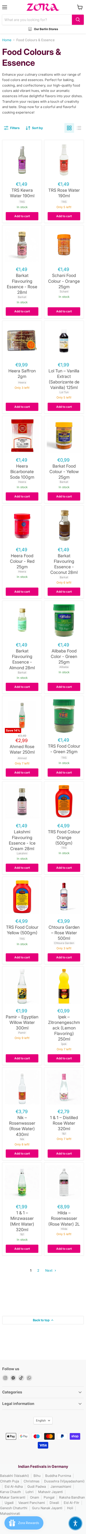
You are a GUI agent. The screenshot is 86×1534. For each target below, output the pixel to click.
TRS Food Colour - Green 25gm (64, 748)
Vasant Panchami (31, 1503)
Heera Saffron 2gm (22, 373)
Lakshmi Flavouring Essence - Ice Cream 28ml (22, 840)
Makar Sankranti (12, 1497)
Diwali (54, 1503)
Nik (22, 1139)
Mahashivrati (10, 1513)
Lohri (30, 1492)
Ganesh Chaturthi (13, 1508)
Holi (70, 1508)
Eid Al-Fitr (71, 1503)
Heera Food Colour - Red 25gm (22, 561)
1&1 (64, 1133)
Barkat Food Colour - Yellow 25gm (64, 471)
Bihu (37, 1476)
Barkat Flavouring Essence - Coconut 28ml (64, 564)
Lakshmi (22, 853)
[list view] (79, 128)
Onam (34, 1497)
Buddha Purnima (58, 1476)
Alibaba (64, 667)
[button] (75, 1523)
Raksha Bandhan (72, 1497)
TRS (22, 201)
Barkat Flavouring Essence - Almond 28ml (22, 659)
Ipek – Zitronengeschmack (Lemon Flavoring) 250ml (64, 1028)
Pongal (49, 1497)
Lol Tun (64, 392)
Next (49, 1270)
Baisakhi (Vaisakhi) (14, 1476)
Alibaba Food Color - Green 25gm (64, 656)
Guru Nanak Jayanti (47, 1508)
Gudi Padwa (36, 1486)
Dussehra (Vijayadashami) (64, 1481)
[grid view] (69, 128)
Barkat (22, 297)
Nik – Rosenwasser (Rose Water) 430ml (22, 1126)
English (41, 1420)
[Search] (78, 20)
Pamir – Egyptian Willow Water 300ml (22, 1022)
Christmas (31, 1481)
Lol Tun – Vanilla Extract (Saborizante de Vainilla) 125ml (64, 379)
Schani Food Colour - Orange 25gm (64, 281)
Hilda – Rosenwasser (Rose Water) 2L (64, 1218)
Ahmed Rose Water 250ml (22, 749)
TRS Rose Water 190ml (64, 193)
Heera (22, 382)
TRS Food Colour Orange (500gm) (64, 837)
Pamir (22, 1032)
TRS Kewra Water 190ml (22, 193)
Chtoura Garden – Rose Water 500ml (64, 933)
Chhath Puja (9, 1481)
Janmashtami (60, 1486)
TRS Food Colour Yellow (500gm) (22, 930)
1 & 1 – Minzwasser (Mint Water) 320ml (22, 1221)
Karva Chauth (10, 1492)
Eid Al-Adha (14, 1486)
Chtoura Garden (64, 943)
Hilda (64, 1228)
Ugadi (9, 1503)
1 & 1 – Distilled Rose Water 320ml (64, 1123)
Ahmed (22, 758)
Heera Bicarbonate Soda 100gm (22, 471)
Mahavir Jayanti (50, 1492)
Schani (64, 291)
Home (6, 40)
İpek (64, 1044)
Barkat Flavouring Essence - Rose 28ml (22, 284)
